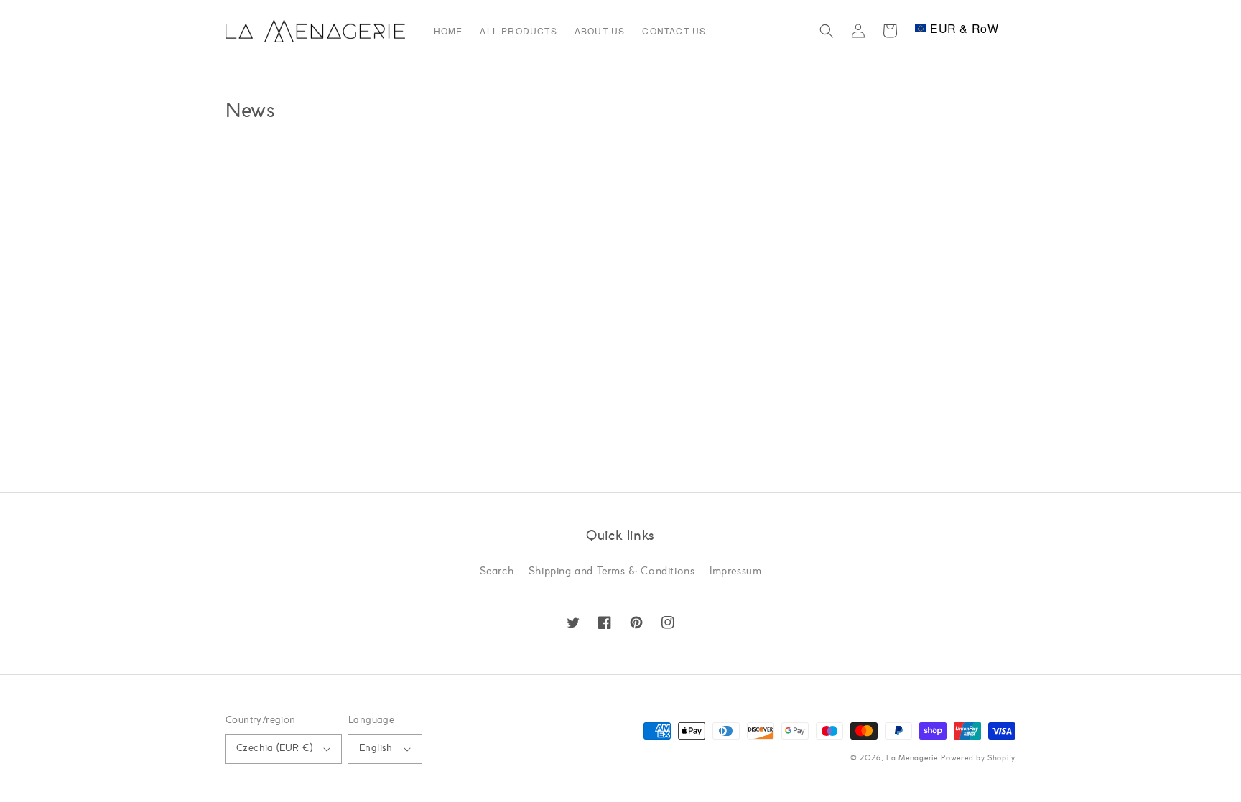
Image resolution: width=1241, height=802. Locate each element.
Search (497, 571)
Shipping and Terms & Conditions (612, 571)
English (376, 748)
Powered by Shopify (978, 758)
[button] (826, 31)
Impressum (735, 571)
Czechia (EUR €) (274, 748)
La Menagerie (911, 758)
